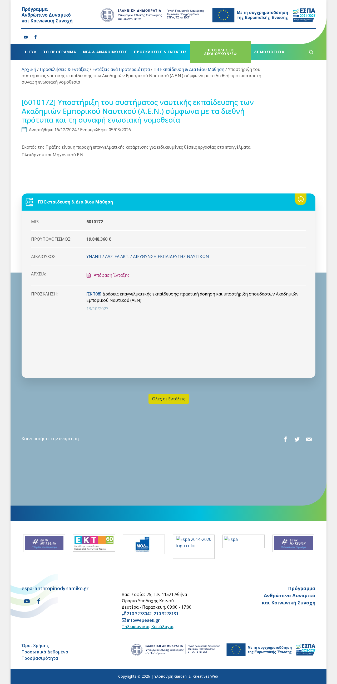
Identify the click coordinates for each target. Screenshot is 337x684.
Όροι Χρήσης (35, 645)
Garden (180, 676)
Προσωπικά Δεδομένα (45, 652)
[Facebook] (35, 37)
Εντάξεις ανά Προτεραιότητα (121, 69)
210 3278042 (139, 614)
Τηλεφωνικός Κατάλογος (148, 626)
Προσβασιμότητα (40, 658)
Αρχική (29, 69)
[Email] (309, 439)
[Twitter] (297, 439)
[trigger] (310, 52)
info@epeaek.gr (143, 620)
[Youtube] (26, 37)
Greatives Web (205, 676)
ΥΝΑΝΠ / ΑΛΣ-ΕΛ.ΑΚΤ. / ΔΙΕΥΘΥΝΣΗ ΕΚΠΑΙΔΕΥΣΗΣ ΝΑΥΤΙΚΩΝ (147, 256)
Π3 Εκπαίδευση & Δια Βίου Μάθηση (188, 69)
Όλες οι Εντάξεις (168, 399)
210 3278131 (166, 614)
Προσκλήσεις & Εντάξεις (64, 69)
